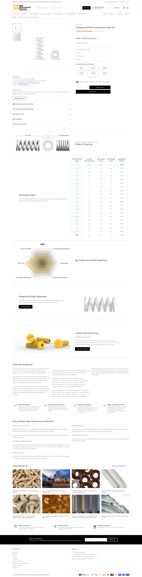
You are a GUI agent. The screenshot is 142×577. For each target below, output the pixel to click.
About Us (15, 567)
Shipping (15, 559)
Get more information (119, 466)
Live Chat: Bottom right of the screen (83, 556)
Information (82, 13)
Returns (15, 554)
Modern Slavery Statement (21, 563)
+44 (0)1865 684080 (98, 7)
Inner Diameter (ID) (82, 43)
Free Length (79, 56)
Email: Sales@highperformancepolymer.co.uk (117, 1)
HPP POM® (79, 24)
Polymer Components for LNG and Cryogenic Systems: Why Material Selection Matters (85, 516)
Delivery (119, 13)
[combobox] (70, 8)
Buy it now (93, 92)
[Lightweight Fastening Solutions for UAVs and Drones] (115, 504)
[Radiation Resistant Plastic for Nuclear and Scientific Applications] (86, 478)
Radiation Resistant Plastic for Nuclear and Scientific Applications (84, 491)
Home (14, 17)
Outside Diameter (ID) (82, 49)
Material (15, 13)
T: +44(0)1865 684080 (78, 552)
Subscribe (112, 539)
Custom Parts (71, 13)
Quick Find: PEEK (46, 13)
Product (23, 13)
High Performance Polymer (24, 574)
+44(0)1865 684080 (23, 85)
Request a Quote (20, 98)
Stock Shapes (34, 13)
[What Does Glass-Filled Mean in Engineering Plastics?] (27, 478)
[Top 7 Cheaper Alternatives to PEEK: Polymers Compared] (56, 504)
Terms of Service (18, 561)
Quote (105, 13)
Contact (126, 13)
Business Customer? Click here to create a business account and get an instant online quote (37, 1)
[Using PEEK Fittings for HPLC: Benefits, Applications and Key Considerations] (27, 504)
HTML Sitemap (17, 565)
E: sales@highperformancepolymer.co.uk (84, 554)
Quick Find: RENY (59, 13)
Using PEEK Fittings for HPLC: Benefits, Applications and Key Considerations (24, 516)
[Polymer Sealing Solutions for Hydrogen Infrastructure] (56, 478)
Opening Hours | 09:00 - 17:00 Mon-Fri (83, 559)
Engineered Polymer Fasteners (40, 574)
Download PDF (25, 307)
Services (111, 13)
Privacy (15, 556)
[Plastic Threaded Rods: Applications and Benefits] (115, 478)
